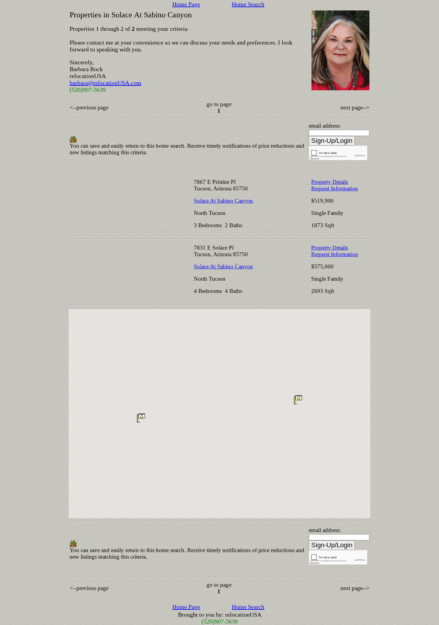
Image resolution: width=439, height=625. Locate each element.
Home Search (248, 4)
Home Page (186, 4)
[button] (298, 399)
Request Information (334, 188)
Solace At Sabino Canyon (223, 201)
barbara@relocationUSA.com (105, 83)
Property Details (329, 182)
